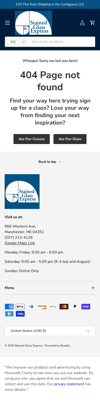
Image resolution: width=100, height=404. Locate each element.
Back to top (48, 162)
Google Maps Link (20, 243)
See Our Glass (70, 139)
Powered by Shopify (57, 345)
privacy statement (69, 384)
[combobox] (50, 42)
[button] (92, 23)
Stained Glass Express (29, 345)
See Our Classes (32, 139)
